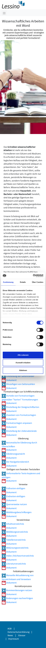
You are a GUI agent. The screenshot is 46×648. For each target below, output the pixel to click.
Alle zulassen (23, 355)
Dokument (11, 380)
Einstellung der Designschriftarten (22, 407)
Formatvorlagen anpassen (19, 423)
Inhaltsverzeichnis (15, 523)
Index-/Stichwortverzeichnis (20, 555)
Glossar (21, 635)
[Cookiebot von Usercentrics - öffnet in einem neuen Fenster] (33, 275)
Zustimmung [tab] (8, 282)
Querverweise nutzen (16, 504)
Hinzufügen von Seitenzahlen (20, 384)
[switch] (40, 330)
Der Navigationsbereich (17, 461)
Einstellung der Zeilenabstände (21, 431)
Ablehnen (23, 370)
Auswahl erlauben (23, 363)
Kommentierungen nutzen (19, 590)
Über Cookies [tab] (37, 282)
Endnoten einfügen (15, 496)
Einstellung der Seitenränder (20, 376)
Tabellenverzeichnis (16, 539)
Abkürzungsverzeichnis (17, 547)
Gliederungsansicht (15, 453)
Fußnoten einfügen (15, 488)
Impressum (13, 638)
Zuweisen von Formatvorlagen (21, 415)
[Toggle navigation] (4, 12)
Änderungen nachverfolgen (19, 598)
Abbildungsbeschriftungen (18, 512)
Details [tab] (23, 282)
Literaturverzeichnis (16, 563)
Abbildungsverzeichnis (17, 531)
